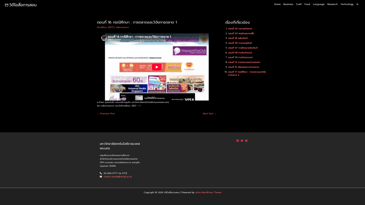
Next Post (209, 114)
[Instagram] (246, 140)
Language (319, 4)
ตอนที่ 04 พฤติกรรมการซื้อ (241, 33)
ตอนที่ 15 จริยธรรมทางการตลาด (243, 67)
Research (332, 4)
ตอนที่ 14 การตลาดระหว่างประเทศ (244, 62)
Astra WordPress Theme (208, 192)
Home (277, 4)
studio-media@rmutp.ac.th (118, 176)
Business (288, 4)
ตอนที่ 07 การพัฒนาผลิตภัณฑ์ (243, 47)
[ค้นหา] (357, 4)
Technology (346, 4)
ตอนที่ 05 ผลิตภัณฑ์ (238, 38)
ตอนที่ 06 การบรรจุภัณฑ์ (240, 43)
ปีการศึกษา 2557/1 (105, 27)
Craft (299, 4)
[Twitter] (242, 140)
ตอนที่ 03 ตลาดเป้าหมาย (240, 28)
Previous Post (106, 114)
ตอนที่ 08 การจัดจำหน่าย (240, 52)
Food (307, 4)
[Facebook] (237, 140)
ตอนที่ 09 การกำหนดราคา (240, 57)
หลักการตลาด (122, 27)
